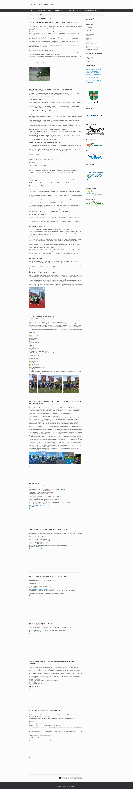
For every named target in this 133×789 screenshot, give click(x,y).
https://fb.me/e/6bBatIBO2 (36, 631)
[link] (41, 451)
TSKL (32, 10)
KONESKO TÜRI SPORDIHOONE (55, 10)
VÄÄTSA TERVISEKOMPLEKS (90, 10)
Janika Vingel (46, 18)
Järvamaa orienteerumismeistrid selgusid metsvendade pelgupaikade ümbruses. (53, 22)
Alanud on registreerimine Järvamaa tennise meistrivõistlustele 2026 (50, 576)
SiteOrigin (74, 786)
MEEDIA (79, 10)
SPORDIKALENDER (70, 10)
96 (75, 778)
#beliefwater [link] (64, 326)
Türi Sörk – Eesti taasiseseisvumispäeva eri (42, 623)
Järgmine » (80, 778)
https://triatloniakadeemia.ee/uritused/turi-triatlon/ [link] (39, 505)
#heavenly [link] (50, 326)
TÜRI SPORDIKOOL (41, 10)
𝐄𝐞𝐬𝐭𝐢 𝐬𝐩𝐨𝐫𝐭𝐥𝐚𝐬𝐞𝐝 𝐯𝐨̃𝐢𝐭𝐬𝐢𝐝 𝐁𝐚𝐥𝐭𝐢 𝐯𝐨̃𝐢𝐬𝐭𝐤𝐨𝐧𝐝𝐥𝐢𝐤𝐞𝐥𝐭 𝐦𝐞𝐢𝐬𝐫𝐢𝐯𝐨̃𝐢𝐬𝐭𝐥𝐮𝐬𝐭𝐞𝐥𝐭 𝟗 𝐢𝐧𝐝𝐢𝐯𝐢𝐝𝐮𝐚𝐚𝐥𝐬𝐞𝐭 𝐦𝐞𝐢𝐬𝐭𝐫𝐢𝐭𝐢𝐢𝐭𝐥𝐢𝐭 (53, 662)
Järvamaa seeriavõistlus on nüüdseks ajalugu (43, 317)
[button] (102, 10)
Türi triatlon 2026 (34, 484)
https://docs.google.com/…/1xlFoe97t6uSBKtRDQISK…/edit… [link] (41, 589)
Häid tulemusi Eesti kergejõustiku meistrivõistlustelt (44, 710)
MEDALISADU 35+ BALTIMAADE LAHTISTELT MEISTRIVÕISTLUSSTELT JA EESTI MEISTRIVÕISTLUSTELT (55, 402)
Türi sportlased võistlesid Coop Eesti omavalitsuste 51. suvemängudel (50, 89)
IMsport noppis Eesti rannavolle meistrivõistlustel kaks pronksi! (48, 529)
